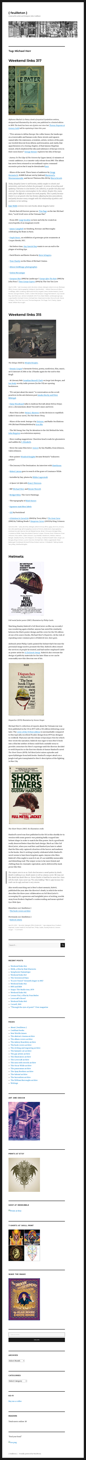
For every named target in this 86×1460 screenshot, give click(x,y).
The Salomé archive (19, 1074)
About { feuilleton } (19, 1027)
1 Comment (19, 929)
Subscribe (37, 1340)
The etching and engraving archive (25, 1048)
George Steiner (30, 152)
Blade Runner (31, 501)
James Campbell (16, 229)
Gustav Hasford (20, 927)
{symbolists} (40, 289)
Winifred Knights (31, 363)
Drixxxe (40, 421)
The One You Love (21, 300)
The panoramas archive (21, 1068)
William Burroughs (19, 302)
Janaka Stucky (19, 538)
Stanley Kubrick (49, 927)
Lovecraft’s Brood (18, 998)
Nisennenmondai (44, 298)
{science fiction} (37, 529)
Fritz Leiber (18, 535)
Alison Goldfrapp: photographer (23, 267)
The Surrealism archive (21, 1077)
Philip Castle (39, 927)
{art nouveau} (22, 287)
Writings (14, 1083)
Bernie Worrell (34, 489)
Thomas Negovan (34, 300)
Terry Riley (11, 544)
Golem (27, 293)
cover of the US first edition (28, 732)
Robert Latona (15, 471)
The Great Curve (54, 518)
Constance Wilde (14, 533)
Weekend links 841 (18, 992)
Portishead (19, 542)
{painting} (17, 529)
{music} (15, 289)
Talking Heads (58, 542)
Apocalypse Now (49, 925)
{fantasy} (61, 287)
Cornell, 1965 (16, 1004)
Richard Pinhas (29, 542)
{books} (34, 287)
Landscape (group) (56, 296)
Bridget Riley (15, 495)
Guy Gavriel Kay (30, 246)
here (47, 166)
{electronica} (53, 287)
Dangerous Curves (37, 521)
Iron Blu (39, 424)
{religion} (32, 289)
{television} (47, 529)
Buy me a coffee (15, 1401)
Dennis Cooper (16, 369)
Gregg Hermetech (49, 293)
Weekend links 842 (19, 984)
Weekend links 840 (19, 1001)
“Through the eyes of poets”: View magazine (29, 1007)
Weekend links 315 (24, 314)
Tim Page (43, 211)
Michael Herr (33, 298)
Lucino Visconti (29, 540)
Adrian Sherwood (52, 289)
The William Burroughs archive (24, 1080)
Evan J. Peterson (34, 483)
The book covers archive (20, 911)
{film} (10, 289)
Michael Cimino (23, 298)
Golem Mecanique (17, 273)
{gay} (50, 527)
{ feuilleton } (17, 13)
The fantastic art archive (21, 1051)
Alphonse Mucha (32, 291)
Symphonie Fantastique (21, 972)
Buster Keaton (53, 291)
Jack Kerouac (16, 296)
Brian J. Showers (32, 413)
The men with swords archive (23, 1063)
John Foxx (37, 296)
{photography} (23, 289)
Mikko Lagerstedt (40, 477)
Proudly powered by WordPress (30, 1454)
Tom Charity (15, 261)
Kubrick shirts (16, 920)
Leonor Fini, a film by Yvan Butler (25, 995)
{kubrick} (38, 925)
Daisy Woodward (17, 404)
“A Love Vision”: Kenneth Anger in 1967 (27, 981)
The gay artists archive (20, 1054)
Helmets (16, 556)
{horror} (55, 527)
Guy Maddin (38, 535)
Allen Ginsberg (21, 291)
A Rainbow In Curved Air (19, 518)
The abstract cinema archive (23, 1036)
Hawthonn (56, 465)
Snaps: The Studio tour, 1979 (22, 990)
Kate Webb (12, 206)
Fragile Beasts (15, 238)
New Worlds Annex (19, 1033)
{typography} (56, 529)
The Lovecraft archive (20, 1060)
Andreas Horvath (14, 531)
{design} (45, 287)
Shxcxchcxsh (56, 178)
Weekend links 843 (19, 975)
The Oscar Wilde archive (21, 1066)
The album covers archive (22, 1039)
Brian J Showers (46, 531)
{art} (29, 287)
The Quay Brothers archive (22, 1071)
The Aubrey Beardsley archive (23, 1042)
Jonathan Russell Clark (33, 380)
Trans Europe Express (27, 282)
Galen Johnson (28, 535)
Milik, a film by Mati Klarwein (23, 969)
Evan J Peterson (55, 533)
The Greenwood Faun (20, 978)
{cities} (40, 287)
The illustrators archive (21, 1057)
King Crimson (18, 540)
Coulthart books (17, 1030)
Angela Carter (43, 291)
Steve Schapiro (45, 255)
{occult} (11, 529)
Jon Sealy (12, 383)
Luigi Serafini (24, 220)
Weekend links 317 (25, 60)
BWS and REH (16, 987)
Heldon (52, 535)
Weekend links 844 (19, 966)
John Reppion (14, 433)
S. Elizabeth (26, 442)
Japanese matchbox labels (21, 507)
